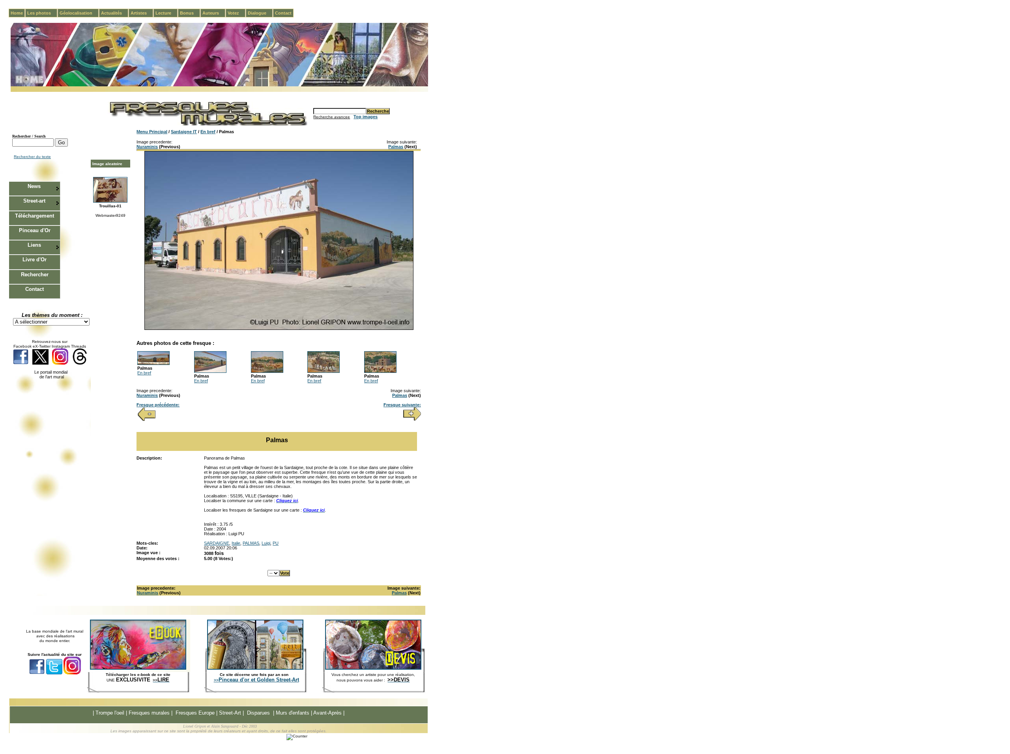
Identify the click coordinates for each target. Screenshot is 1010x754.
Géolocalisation (79, 13)
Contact (283, 13)
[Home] (219, 85)
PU (276, 543)
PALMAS (251, 543)
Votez (236, 13)
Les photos (42, 13)
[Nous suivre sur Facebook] (21, 363)
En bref (207, 131)
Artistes (142, 13)
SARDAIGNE (216, 543)
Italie (236, 543)
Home (17, 13)
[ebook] (138, 668)
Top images (366, 116)
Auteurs (213, 13)
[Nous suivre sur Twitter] (40, 363)
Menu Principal (152, 131)
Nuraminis (147, 146)
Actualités (114, 13)
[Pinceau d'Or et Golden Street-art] (255, 668)
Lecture (166, 13)
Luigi (266, 543)
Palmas (395, 146)
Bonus (190, 13)
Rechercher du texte (32, 157)
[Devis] (373, 668)
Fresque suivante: (402, 404)
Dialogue (260, 13)
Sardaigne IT (184, 131)
